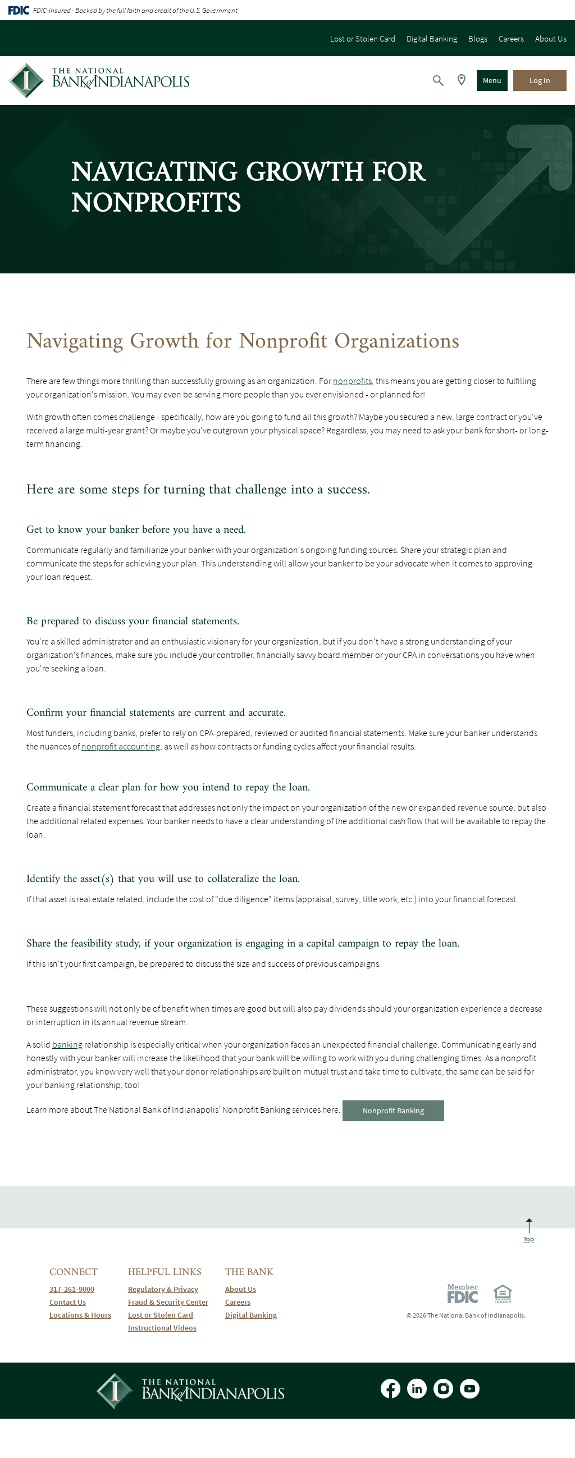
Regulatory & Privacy (163, 1289)
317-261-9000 (80, 1289)
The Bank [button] (249, 1272)
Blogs (477, 38)
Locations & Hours (80, 1315)
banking (67, 1044)
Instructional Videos (168, 1328)
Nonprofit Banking (393, 1110)
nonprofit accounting (120, 746)
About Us (551, 38)
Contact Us (67, 1302)
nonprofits (352, 380)
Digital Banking (432, 38)
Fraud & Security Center (168, 1302)
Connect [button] (73, 1272)
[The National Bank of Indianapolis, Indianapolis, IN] (98, 80)
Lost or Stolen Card (362, 38)
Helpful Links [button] (165, 1272)
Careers (511, 38)
